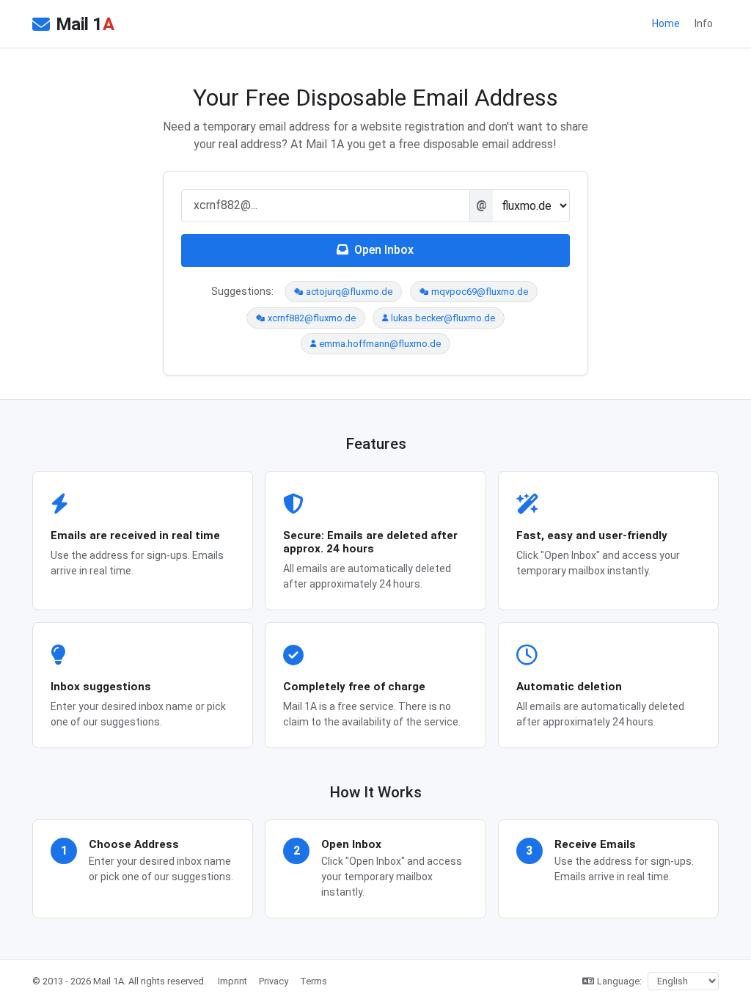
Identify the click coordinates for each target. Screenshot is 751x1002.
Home (666, 23)
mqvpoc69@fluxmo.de (479, 291)
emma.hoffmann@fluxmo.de (380, 343)
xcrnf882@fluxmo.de (312, 317)
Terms (313, 981)
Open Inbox (384, 250)
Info (704, 23)
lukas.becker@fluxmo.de (443, 317)
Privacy (273, 981)
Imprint (232, 981)
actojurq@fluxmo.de (349, 291)
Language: (619, 981)
